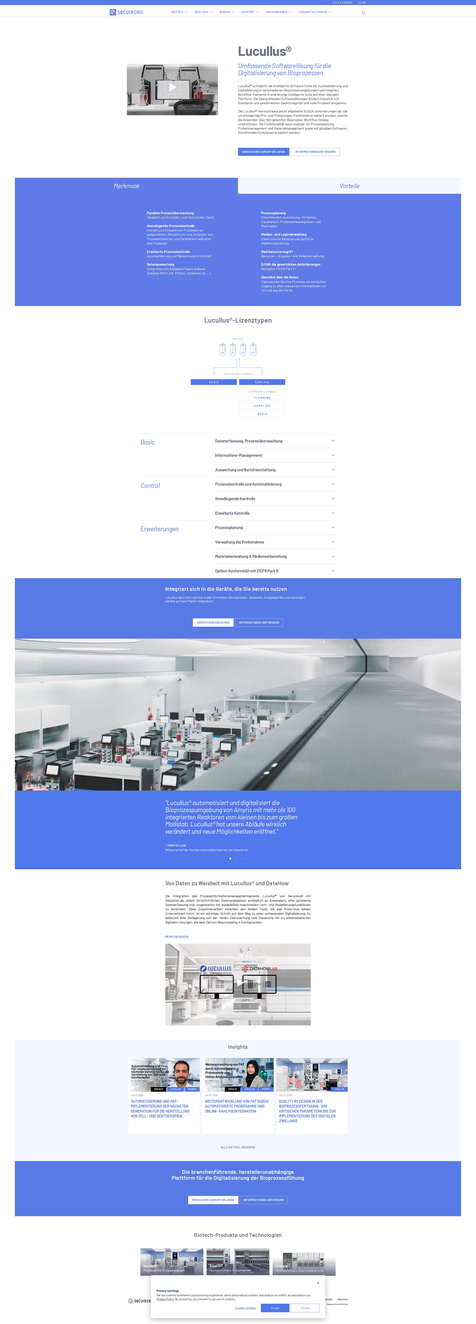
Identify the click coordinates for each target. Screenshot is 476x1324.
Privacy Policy (165, 1299)
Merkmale (126, 185)
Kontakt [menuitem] (327, 1299)
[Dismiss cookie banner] (318, 1283)
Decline (305, 1307)
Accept (275, 1307)
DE (364, 2)
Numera (192, 1089)
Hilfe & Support (343, 2)
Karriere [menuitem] (343, 1299)
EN (359, 2)
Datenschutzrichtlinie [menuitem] (337, 1304)
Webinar (158, 1089)
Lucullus (176, 1089)
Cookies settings (245, 1307)
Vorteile (349, 185)
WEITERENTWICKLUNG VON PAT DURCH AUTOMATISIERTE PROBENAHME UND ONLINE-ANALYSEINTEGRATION (236, 1106)
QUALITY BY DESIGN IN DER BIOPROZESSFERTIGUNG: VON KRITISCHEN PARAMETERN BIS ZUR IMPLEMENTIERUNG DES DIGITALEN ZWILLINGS (307, 1111)
